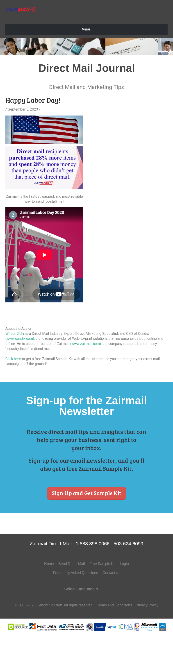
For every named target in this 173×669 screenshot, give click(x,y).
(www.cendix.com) (19, 338)
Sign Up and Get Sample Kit (86, 493)
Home (49, 564)
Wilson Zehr (14, 333)
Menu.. (86, 29)
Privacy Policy (147, 605)
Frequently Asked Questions (75, 573)
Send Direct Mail (71, 564)
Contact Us (111, 573)
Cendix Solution (49, 605)
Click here (13, 359)
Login (124, 564)
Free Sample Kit (102, 564)
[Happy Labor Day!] (44, 143)
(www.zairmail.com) (85, 344)
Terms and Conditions (114, 605)
